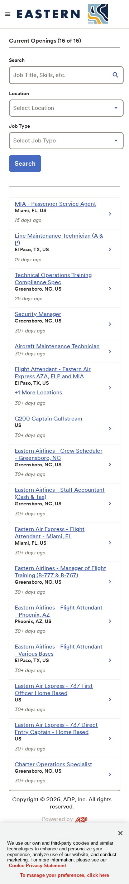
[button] (116, 75)
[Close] (120, 833)
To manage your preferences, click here (64, 875)
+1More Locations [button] (38, 392)
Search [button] (25, 163)
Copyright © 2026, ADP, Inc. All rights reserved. (61, 803)
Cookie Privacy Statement (37, 865)
